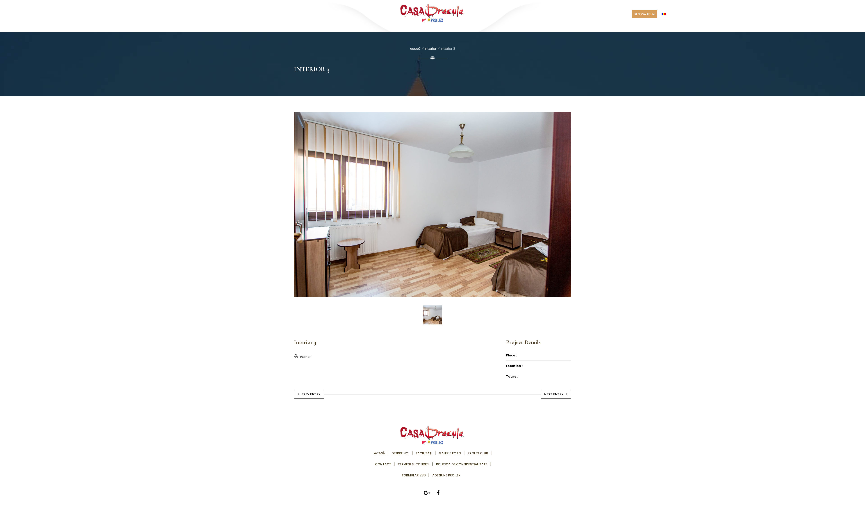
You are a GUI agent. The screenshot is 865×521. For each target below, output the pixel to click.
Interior (430, 48)
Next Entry (554, 394)
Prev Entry (311, 394)
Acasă (415, 48)
